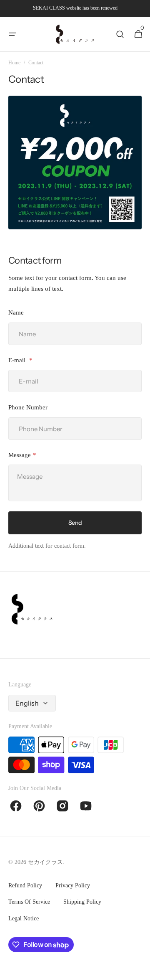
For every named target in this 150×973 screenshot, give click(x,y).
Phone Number (28, 407)
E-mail (17, 360)
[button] (12, 34)
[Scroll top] (140, 963)
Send (75, 522)
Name (16, 312)
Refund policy (25, 885)
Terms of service (29, 902)
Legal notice (23, 918)
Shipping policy (82, 902)
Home (14, 63)
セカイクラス (45, 862)
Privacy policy (72, 885)
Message (19, 455)
